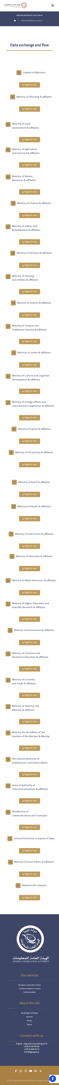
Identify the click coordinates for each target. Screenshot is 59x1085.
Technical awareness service (29, 988)
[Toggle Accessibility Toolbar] (52, 1078)
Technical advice (29, 992)
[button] (15, 1071)
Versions (29, 1016)
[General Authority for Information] (15, 5)
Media (29, 1020)
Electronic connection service (29, 985)
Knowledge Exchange (29, 1013)
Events (29, 1024)
